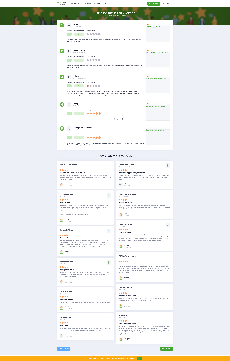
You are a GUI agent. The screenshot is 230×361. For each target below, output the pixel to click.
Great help (64, 325)
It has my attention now (128, 324)
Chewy (75, 104)
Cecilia (67, 307)
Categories (111, 15)
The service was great (127, 296)
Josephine (127, 339)
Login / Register (167, 3)
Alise (125, 305)
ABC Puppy (77, 24)
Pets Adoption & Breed (125, 167)
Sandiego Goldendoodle (82, 128)
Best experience (125, 232)
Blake (67, 251)
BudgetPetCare (79, 50)
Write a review (153, 3)
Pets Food (122, 290)
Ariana (126, 245)
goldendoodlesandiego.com (81, 130)
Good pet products (67, 270)
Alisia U (126, 184)
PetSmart (76, 76)
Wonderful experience (68, 238)
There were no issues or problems (72, 173)
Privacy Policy (131, 358)
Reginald (68, 335)
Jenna (67, 281)
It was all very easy (126, 264)
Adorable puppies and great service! (133, 173)
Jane (126, 214)
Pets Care (62, 196)
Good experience (125, 203)
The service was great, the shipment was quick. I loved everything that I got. (85, 302)
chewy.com (76, 106)
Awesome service (66, 299)
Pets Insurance (64, 167)
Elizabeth (127, 277)
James (67, 219)
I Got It (140, 358)
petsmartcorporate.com (80, 78)
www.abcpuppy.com (79, 26)
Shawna (67, 184)
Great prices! (65, 203)
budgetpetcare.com (79, 52)
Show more (63, 348)
